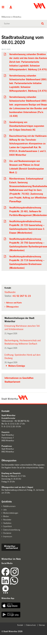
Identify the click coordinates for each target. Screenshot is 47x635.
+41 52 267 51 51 (21, 421)
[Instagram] (15, 575)
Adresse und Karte (14, 303)
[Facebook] (6, 575)
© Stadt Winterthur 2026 (12, 631)
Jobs (5, 510)
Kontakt (20, 625)
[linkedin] (6, 584)
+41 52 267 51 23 (21, 296)
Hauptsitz (6, 432)
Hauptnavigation (3, 7)
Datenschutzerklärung (11, 530)
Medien (6, 516)
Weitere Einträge (16, 366)
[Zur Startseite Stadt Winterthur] (15, 399)
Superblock (7, 526)
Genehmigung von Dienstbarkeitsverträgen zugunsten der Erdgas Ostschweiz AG (26, 126)
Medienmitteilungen (10, 513)
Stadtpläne (7, 523)
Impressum (7, 536)
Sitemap (42, 625)
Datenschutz (31, 625)
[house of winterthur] (11, 550)
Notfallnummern (9, 506)
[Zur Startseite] (34, 5)
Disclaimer (7, 533)
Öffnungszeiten (12, 307)
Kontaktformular (8, 418)
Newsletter (7, 520)
